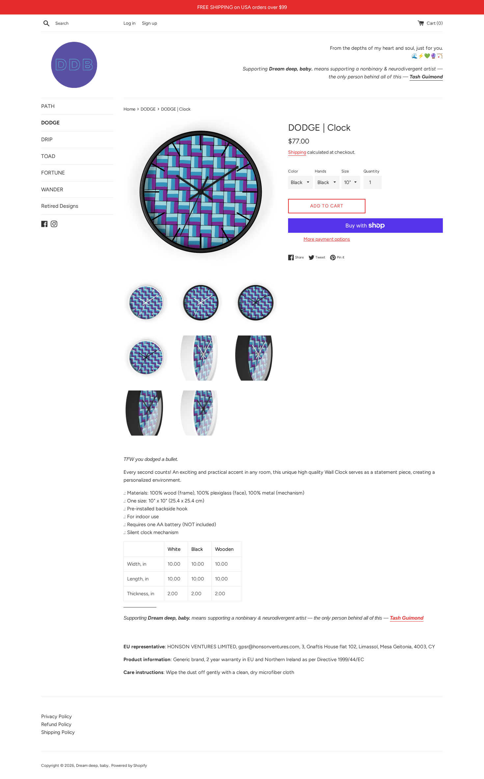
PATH (48, 106)
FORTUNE (53, 173)
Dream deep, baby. (92, 765)
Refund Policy (56, 724)
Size (345, 171)
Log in (129, 23)
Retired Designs (59, 206)
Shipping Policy (58, 732)
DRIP (46, 139)
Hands (320, 171)
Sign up (149, 23)
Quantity (371, 171)
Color (293, 171)
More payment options (327, 239)
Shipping (297, 152)
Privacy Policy (56, 716)
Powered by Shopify (129, 765)
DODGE (50, 123)
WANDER (52, 189)
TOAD (48, 156)
